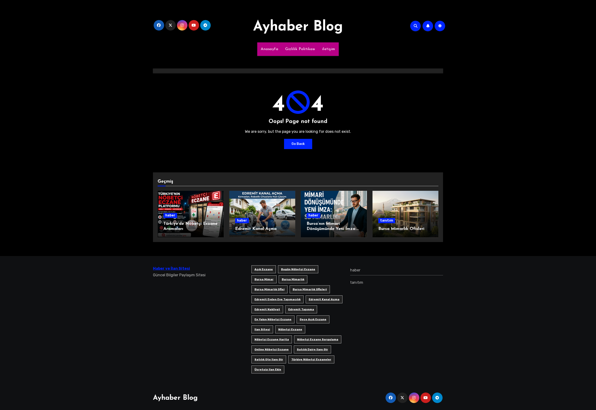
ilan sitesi (262, 329)
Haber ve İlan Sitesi (171, 268)
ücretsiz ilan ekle (267, 369)
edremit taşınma (301, 309)
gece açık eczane (313, 319)
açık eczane (263, 269)
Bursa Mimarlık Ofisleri (401, 229)
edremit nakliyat (267, 309)
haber (170, 215)
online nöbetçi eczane (271, 349)
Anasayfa (269, 49)
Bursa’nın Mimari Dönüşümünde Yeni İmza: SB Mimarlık (331, 229)
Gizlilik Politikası (300, 49)
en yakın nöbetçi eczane (272, 319)
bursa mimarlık (293, 279)
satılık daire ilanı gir (312, 349)
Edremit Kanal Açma (256, 229)
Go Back (298, 144)
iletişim (328, 49)
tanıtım (386, 220)
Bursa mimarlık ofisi (269, 289)
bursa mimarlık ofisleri (310, 289)
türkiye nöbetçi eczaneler (311, 359)
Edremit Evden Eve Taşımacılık (277, 299)
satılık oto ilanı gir (268, 359)
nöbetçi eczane (290, 329)
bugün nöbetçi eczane (298, 269)
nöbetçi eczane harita (271, 339)
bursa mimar (264, 279)
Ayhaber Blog (298, 27)
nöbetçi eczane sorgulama (317, 339)
